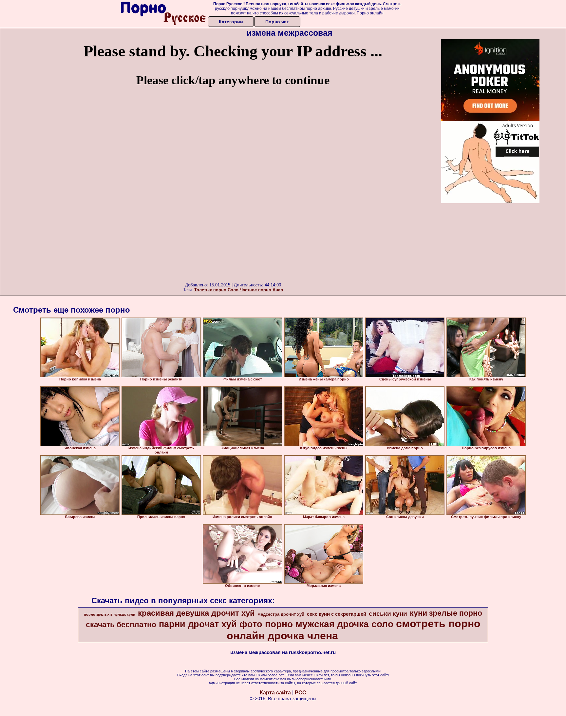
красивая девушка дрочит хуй (196, 613)
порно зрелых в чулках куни (109, 614)
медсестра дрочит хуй (280, 614)
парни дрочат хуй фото (210, 624)
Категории (231, 21)
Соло (233, 289)
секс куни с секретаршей (336, 614)
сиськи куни (388, 613)
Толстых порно (210, 289)
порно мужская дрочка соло (329, 624)
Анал (278, 289)
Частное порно (255, 289)
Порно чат (277, 21)
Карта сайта (275, 692)
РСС (300, 692)
